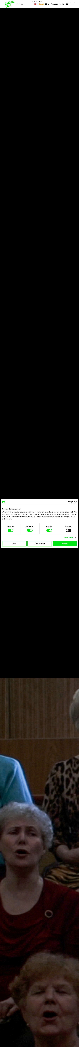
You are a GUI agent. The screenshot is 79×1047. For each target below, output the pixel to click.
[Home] (10, 4)
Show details (68, 537)
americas (34, 1)
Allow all (65, 543)
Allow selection (39, 543)
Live (35, 4)
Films (47, 4)
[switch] (30, 530)
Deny (14, 543)
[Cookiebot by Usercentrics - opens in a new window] (68, 501)
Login (62, 4)
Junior (41, 4)
